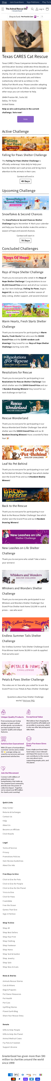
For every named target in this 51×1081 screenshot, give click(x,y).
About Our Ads (9, 865)
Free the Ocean (9, 905)
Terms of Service (10, 848)
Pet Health (7, 998)
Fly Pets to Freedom (11, 1043)
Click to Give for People (13, 883)
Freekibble (7, 901)
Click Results (8, 833)
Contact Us (7, 816)
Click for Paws (9, 896)
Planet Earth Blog (10, 1011)
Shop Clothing (9, 941)
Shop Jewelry (8, 958)
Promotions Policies (11, 856)
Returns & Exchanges (12, 812)
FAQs (5, 820)
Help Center (8, 808)
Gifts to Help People (11, 1030)
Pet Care (6, 1002)
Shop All (6, 928)
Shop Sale (7, 962)
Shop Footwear (9, 945)
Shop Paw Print (9, 936)
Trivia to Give (8, 892)
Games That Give (10, 909)
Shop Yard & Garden (11, 954)
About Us (6, 825)
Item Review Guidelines (13, 861)
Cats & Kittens (9, 985)
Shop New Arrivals (10, 967)
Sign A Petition (9, 914)
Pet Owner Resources (12, 994)
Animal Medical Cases (12, 1038)
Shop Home (8, 949)
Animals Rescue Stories (13, 981)
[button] (32, 9)
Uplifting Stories (10, 1007)
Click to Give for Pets (12, 879)
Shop (4, 2)
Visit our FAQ (29, 700)
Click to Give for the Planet (14, 888)
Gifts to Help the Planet (13, 1034)
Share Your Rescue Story (13, 1015)
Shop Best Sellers (10, 932)
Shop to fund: (21, 16)
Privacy (6, 852)
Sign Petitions (33, 2)
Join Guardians (17, 2)
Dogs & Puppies (9, 989)
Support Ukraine (10, 1047)
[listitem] (25, 160)
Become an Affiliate (11, 829)
